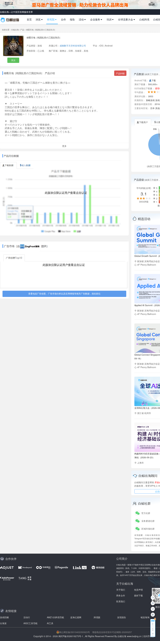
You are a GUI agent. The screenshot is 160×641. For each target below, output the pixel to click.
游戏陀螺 (4, 617)
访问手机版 (148, 636)
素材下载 (138, 595)
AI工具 (50, 623)
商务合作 (120, 595)
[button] (40, 19)
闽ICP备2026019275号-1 (70, 636)
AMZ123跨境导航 (55, 617)
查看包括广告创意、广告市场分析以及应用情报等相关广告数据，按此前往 (64, 294)
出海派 (3, 623)
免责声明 (138, 589)
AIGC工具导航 (30, 623)
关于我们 (120, 589)
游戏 (40, 45)
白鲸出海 (15, 29)
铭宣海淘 (145, 617)
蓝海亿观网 (75, 617)
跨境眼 (97, 617)
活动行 (26, 617)
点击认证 (81, 193)
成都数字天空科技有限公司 (73, 45)
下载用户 (143, 122)
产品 (22, 29)
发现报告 (121, 617)
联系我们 (120, 601)
